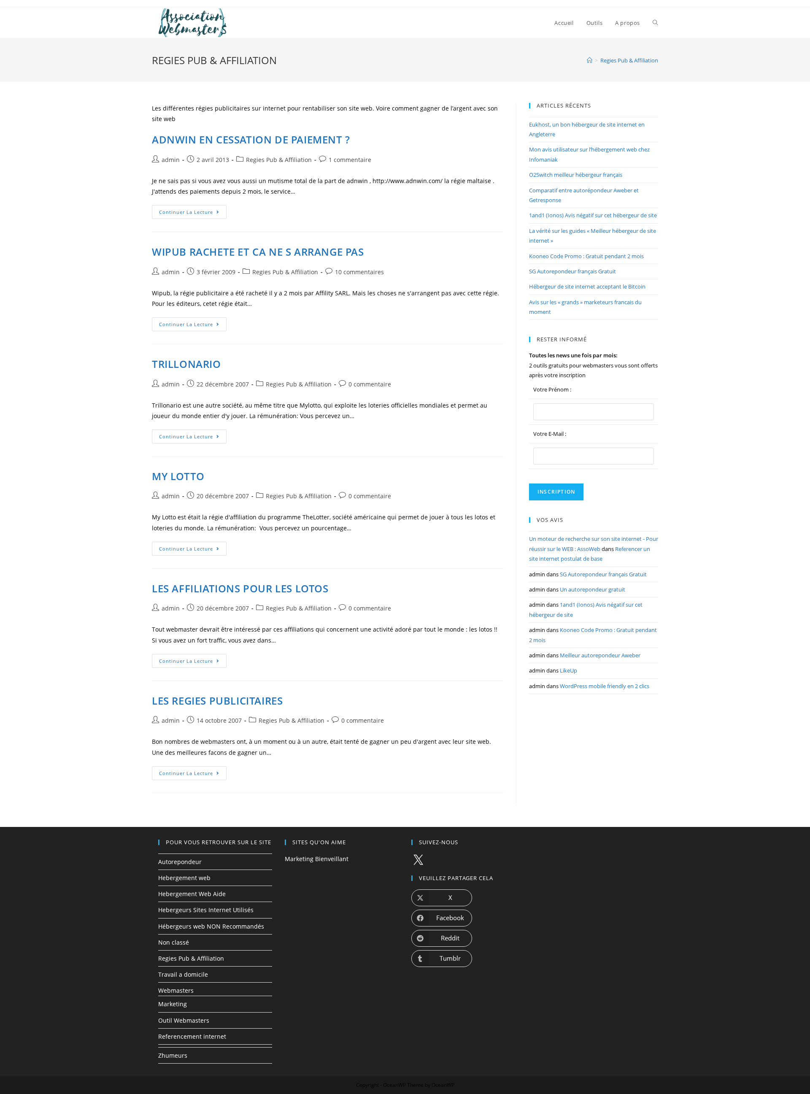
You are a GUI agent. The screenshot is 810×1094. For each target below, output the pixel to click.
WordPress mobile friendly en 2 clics (604, 686)
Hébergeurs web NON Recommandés (211, 926)
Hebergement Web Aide (192, 894)
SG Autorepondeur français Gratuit (572, 271)
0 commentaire (369, 384)
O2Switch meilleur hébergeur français (575, 174)
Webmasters (176, 990)
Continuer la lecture (193, 213)
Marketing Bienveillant (316, 859)
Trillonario (186, 364)
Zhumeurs (172, 1055)
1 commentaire (350, 160)
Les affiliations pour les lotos (240, 588)
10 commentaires (359, 272)
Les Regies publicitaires (217, 701)
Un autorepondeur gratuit (592, 589)
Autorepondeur (180, 862)
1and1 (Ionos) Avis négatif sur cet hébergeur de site (593, 215)
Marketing (172, 1004)
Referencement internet (192, 1036)
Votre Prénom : (552, 389)
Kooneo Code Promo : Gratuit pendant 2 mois (586, 256)
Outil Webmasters (183, 1020)
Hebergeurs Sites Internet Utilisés (206, 910)
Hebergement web (184, 878)
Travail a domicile (183, 974)
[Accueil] (589, 60)
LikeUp (568, 670)
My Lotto (178, 476)
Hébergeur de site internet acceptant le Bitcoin (587, 286)
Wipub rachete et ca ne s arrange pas (258, 252)
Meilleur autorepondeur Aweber (600, 655)
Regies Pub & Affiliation (279, 160)
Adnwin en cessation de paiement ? (251, 139)
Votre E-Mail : (549, 434)
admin (171, 160)
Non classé (173, 942)
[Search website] (655, 22)
